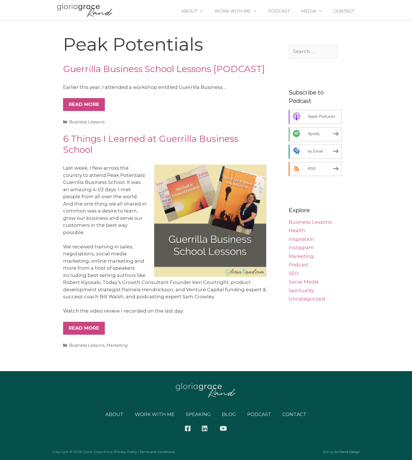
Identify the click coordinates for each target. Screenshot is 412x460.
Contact (344, 11)
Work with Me (155, 414)
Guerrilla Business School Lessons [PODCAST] (164, 68)
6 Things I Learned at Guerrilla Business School (150, 144)
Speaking (198, 414)
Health (297, 230)
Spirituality (301, 290)
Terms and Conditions (157, 452)
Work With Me (233, 11)
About (189, 11)
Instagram (301, 247)
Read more (84, 104)
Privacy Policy (125, 452)
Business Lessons (87, 121)
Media (308, 11)
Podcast (279, 11)
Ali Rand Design (347, 452)
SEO (293, 273)
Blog (229, 414)
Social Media (304, 282)
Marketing (117, 345)
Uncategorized (307, 299)
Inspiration (301, 239)
